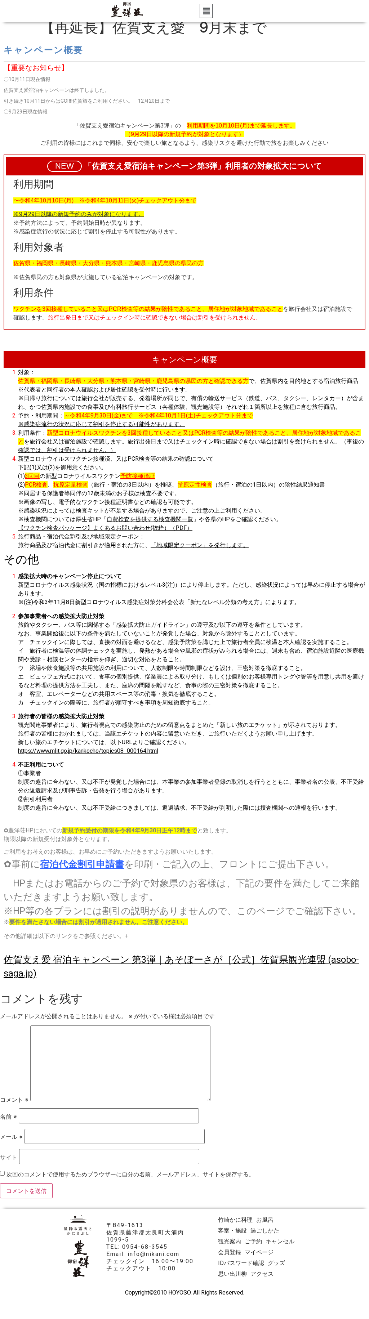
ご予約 (253, 1241)
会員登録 (229, 1252)
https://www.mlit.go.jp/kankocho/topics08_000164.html (88, 750)
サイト (8, 1157)
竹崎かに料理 (235, 1219)
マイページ (259, 1252)
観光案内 (229, 1241)
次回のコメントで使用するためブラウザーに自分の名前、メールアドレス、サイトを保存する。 (130, 1174)
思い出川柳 (232, 1273)
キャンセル (280, 1241)
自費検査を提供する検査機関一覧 (150, 519)
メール (11, 1137)
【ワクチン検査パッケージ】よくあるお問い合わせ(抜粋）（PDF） (105, 527)
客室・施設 (232, 1230)
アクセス (262, 1273)
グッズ (276, 1263)
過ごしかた (264, 1230)
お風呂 (265, 1219)
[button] (206, 11)
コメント (14, 1100)
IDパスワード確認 (241, 1263)
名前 (8, 1116)
